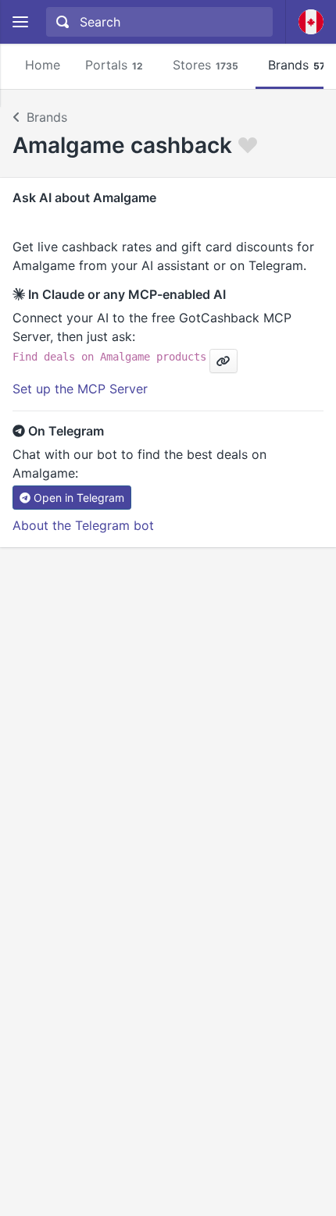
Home (42, 65)
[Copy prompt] (223, 361)
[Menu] (20, 22)
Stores (205, 65)
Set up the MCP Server (80, 388)
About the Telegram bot (83, 525)
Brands (47, 117)
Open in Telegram (79, 497)
